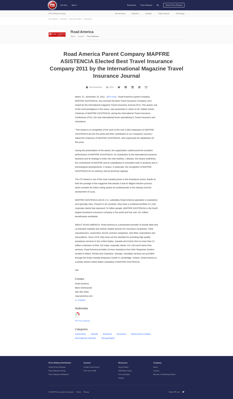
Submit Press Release (173, 5)
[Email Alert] (87, 87)
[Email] (146, 87)
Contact (81, 36)
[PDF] (139, 87)
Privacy (86, 392)
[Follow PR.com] (182, 392)
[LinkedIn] (132, 87)
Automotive (63, 19)
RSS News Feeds (125, 371)
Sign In (74, 5)
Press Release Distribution (59, 374)
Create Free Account (91, 367)
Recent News (123, 367)
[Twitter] (118, 87)
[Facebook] (125, 87)
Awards (94, 334)
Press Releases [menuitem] (146, 5)
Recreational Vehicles (85, 338)
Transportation (108, 338)
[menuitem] (158, 5)
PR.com (111, 97)
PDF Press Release (82, 321)
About (73, 36)
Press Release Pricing (57, 371)
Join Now (63, 5)
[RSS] (107, 87)
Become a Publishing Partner (164, 374)
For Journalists (124, 374)
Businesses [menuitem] (131, 5)
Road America (88, 19)
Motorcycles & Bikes (75, 19)
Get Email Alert (95, 87)
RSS (111, 87)
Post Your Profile (89, 371)
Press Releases (53, 19)
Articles (121, 378)
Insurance (121, 334)
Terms (78, 392)
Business (107, 334)
